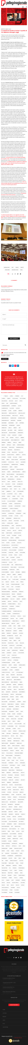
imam (3, 630)
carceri (8, 471)
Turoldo (15, 877)
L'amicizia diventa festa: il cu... (9, 987)
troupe (15, 875)
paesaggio (4, 738)
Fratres (3, 596)
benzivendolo (17, 449)
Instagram (18, 638)
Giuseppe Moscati (5, 618)
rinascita (21, 792)
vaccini (3, 882)
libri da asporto (14, 667)
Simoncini (20, 833)
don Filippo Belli (14, 545)
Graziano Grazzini (5, 623)
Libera (18, 662)
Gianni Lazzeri (5, 606)
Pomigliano (4, 762)
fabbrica (23, 572)
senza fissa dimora (5, 826)
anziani (18, 425)
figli (9, 579)
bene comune (4, 447)
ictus (15, 628)
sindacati (3, 836)
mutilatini (4, 721)
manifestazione (15, 677)
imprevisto (9, 633)
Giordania (12, 606)
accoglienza (15, 398)
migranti (19, 701)
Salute (14, 799)
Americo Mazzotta (12, 413)
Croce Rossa (16, 520)
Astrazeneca (20, 432)
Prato (12, 767)
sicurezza (4, 831)
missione (17, 706)
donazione (11, 552)
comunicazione (17, 503)
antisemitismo (12, 425)
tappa (15, 858)
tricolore (4, 875)
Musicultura (13, 718)
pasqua (23, 745)
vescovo (17, 885)
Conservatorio (5, 508)
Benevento (4, 449)
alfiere (19, 405)
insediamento (4, 638)
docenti (7, 542)
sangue (20, 806)
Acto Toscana (22, 398)
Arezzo (10, 427)
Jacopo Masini (19, 645)
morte (17, 711)
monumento (11, 711)
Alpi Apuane (4, 410)
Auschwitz (14, 435)
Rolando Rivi (18, 794)
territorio (15, 865)
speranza (21, 843)
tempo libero (11, 863)
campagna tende (14, 464)
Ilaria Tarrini (20, 628)
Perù (12, 267)
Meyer (17, 699)
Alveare (14, 410)
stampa (10, 848)
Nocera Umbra (10, 726)
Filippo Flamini (15, 579)
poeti (17, 760)
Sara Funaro (4, 814)
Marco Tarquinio (14, 682)
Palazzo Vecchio (17, 738)
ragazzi (3, 782)
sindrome (3, 838)
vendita (3, 885)
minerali (17, 704)
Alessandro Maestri (5, 405)
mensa (22, 696)
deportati (23, 528)
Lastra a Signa (15, 650)
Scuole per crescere (13, 821)
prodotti (22, 772)
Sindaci (15, 836)
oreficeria (8, 733)
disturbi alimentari (12, 540)
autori (3, 437)
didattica (20, 530)
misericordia (4, 706)
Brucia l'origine (14, 459)
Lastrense (21, 650)
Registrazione (14, 1004)
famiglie (9, 574)
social (21, 838)
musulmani (20, 718)
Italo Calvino (4, 645)
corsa (24, 513)
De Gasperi (12, 528)
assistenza (20, 430)
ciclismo (3, 493)
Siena (9, 831)
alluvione (12, 408)
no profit (3, 726)
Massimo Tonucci (5, 299)
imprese (3, 633)
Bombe (20, 457)
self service (21, 821)
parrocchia (19, 743)
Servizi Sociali (17, 826)
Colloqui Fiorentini (11, 501)
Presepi (3, 772)
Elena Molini (4, 562)
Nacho (9, 721)
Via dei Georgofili (5, 887)
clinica (21, 498)
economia (12, 557)
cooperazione (11, 513)
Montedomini (4, 711)
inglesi (16, 635)
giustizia (12, 618)
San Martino (10, 804)
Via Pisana (13, 887)
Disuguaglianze (21, 540)
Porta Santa (22, 762)
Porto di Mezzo (5, 765)
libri (8, 667)
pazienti (16, 748)
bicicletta (21, 452)
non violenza (22, 726)
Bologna (15, 457)
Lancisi (8, 650)
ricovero (9, 792)
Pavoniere (10, 748)
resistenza (4, 789)
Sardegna (17, 814)
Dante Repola (18, 525)
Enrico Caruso (13, 567)
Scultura (9, 819)
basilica (15, 442)
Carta (3, 476)
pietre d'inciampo (9, 755)
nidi (24, 723)
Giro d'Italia (13, 616)
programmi (10, 777)
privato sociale (16, 772)
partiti (9, 745)
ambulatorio (4, 413)
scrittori (14, 816)
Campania (22, 464)
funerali (14, 596)
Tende (17, 863)
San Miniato (17, 804)
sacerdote (4, 799)
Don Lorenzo (4, 550)
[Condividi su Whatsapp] (12, 274)
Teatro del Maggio (13, 860)
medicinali (9, 689)
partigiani (4, 745)
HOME (4, 1009)
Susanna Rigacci (18, 855)
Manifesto (22, 677)
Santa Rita (10, 811)
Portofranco (12, 765)
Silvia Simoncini (5, 833)
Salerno (9, 799)
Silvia (23, 831)
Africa (3, 403)
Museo (3, 718)
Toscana (20, 870)
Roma (24, 794)
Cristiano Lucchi (16, 518)
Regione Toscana (18, 784)
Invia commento (14, 338)
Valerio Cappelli (15, 882)
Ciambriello (8, 491)
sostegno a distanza (6, 843)
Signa (13, 831)
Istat (19, 640)
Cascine (16, 476)
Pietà (3, 755)
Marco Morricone (5, 682)
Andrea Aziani (7, 267)
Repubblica (21, 787)
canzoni (3, 471)
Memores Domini (5, 696)
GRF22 (18, 623)
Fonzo (7, 586)
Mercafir (3, 699)
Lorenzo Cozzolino (6, 672)
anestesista (13, 420)
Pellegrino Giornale (6, 286)
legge (8, 655)
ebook (3, 557)
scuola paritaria (21, 819)
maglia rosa (19, 674)
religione (9, 787)
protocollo (16, 777)
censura (3, 486)
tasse (24, 858)
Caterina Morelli (11, 479)
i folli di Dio (9, 628)
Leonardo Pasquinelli (16, 657)
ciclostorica (9, 493)
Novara (14, 728)
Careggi (23, 471)
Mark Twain (9, 684)
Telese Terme (4, 863)
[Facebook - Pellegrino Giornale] (10, 366)
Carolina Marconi (20, 474)
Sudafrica (7, 853)
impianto (15, 630)
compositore (4, 503)
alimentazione (5, 408)
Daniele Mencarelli (6, 525)
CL (9, 498)
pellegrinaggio (5, 750)
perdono (12, 750)
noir (16, 726)
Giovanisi (9, 613)
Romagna (4, 797)
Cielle (16, 493)
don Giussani (15, 547)
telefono (21, 860)
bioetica (23, 454)
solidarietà (4, 841)
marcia (3, 679)
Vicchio (18, 887)
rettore (9, 789)
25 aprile (3, 398)
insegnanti (11, 638)
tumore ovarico (21, 875)
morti (22, 711)
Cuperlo (3, 523)
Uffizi (3, 880)
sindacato (9, 836)
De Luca (17, 528)
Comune (10, 503)
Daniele (16, 523)
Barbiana (3, 442)
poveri (18, 765)
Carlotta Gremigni (10, 474)
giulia (24, 616)
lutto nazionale (19, 672)
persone (17, 750)
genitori (9, 601)
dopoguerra (22, 552)
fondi (23, 584)
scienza (3, 816)
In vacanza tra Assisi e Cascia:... (9, 978)
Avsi (7, 437)
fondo (3, 586)
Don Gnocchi (22, 547)
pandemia (9, 740)
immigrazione (8, 630)
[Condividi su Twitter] (18, 274)
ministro (22, 704)
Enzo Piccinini (21, 567)
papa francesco (16, 740)
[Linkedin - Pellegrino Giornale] (20, 957)
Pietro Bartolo (18, 755)
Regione (11, 784)
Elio (15, 562)
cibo (14, 491)
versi (8, 885)
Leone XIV (3, 660)
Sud (2, 853)
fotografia (17, 586)
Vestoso (22, 885)
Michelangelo (12, 701)
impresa (20, 630)
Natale (18, 721)
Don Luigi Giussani (12, 550)
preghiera (17, 767)
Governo (21, 618)
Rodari (12, 794)
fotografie (4, 589)
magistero (13, 674)
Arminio (15, 427)
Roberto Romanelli (5, 794)
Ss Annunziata (4, 848)
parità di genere (5, 743)
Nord (3, 728)
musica (7, 718)
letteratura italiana (6, 662)
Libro (20, 667)
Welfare (10, 892)
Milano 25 (4, 704)
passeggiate (4, 748)
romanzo (15, 797)
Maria (21, 682)
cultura (22, 520)
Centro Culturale (17, 486)
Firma (3, 584)
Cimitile (8, 496)
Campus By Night (5, 469)
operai (3, 733)
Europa (12, 572)
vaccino (8, 882)
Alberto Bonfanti (13, 403)
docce (3, 542)
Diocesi (19, 535)
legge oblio (14, 655)
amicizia (21, 415)
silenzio (18, 831)
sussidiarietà (4, 858)
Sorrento (15, 841)
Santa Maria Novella (17, 809)
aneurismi (19, 420)
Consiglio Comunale (14, 508)
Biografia (4, 457)
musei (22, 716)
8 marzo (8, 398)
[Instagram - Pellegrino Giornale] (15, 366)
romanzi (9, 797)
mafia (7, 674)
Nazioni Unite (4, 723)
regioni (3, 787)
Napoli (14, 721)
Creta (3, 518)
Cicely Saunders (20, 491)
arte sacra (4, 430)
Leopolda (9, 660)
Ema (12, 564)
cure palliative (10, 523)
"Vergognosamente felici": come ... (9, 982)
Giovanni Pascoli (5, 616)
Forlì (12, 586)
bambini (22, 437)
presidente (9, 772)
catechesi (22, 476)
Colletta (3, 501)
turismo (10, 877)
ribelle (22, 789)
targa (19, 858)
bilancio (3, 454)
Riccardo (3, 792)
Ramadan (9, 782)
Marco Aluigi (9, 679)
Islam (10, 640)
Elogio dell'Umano (5, 564)
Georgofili (15, 601)
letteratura (15, 660)
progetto (3, 777)
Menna (17, 696)
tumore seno (4, 877)
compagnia (19, 501)
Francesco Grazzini (6, 594)
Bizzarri (9, 457)
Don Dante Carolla (5, 545)
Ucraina (21, 877)
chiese (3, 491)
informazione (10, 635)
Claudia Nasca (15, 498)
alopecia (18, 408)
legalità (3, 655)
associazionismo (12, 432)
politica (21, 760)
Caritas (3, 474)
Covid (21, 515)
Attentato (4, 435)
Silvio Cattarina (13, 833)
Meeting (12, 694)
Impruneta (15, 633)
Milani (24, 701)
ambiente (20, 410)
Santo (21, 811)
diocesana (14, 535)
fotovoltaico (11, 589)
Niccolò (11, 723)
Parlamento (12, 743)
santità (22, 267)
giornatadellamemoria (6, 611)
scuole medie (4, 821)
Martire (14, 684)
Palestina (3, 740)
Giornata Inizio (12, 608)
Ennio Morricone (5, 567)
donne (16, 552)
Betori (8, 452)
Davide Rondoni (5, 528)
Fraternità (19, 594)
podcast (3, 760)
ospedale (22, 733)
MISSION (4, 1016)
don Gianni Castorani (6, 547)
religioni (14, 787)
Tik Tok (11, 870)
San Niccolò (4, 806)
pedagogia (22, 748)
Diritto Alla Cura (5, 537)
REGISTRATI (4, 358)
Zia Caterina (17, 892)
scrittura (3, 819)
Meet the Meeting (5, 694)
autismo (20, 435)
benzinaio (10, 449)
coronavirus (18, 513)
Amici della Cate (21, 413)
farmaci (14, 574)
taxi (2, 860)
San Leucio (4, 804)
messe (13, 699)
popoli (16, 762)
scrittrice (20, 816)
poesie (13, 760)
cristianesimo (8, 518)
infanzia (3, 635)
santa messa (4, 811)
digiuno (3, 535)
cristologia (4, 520)
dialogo (14, 530)
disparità (17, 537)
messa (8, 699)
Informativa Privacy (18, 1037)
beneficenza (11, 447)
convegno (4, 513)
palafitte (9, 738)
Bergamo (3, 452)
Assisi (15, 430)
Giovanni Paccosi (16, 613)
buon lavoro (22, 459)
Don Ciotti (19, 542)
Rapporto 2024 (4, 784)
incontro (21, 633)
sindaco (20, 836)
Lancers (3, 650)
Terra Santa (8, 865)
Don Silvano (4, 552)
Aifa (7, 403)
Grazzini (13, 623)
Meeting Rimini (19, 694)
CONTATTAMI (5, 1027)
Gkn (17, 618)
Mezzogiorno (4, 701)
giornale (18, 606)
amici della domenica (6, 415)
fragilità (18, 589)
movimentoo (10, 716)
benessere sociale (19, 447)
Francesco (21, 591)
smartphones (15, 838)
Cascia (11, 476)
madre (3, 674)
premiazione (4, 770)
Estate (18, 569)
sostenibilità (14, 843)
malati (3, 677)
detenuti (3, 530)
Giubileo (19, 616)
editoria (18, 557)
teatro (6, 860)
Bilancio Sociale (10, 454)
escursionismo (4, 569)
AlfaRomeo (14, 405)
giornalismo (4, 608)
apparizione (4, 427)
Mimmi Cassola (10, 704)
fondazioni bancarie (15, 584)
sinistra (9, 838)
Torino (15, 870)
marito (3, 684)
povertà (23, 765)
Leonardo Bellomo (5, 657)
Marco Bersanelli (17, 679)
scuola (14, 819)
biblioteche (14, 452)
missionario (11, 706)
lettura (13, 662)
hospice (3, 628)
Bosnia (3, 459)
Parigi (23, 740)
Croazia (10, 520)
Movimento (4, 716)
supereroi (4, 855)
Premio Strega (11, 770)
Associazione (4, 432)
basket (20, 442)
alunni (9, 410)
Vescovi (12, 885)
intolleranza (4, 640)
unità (12, 880)
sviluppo (10, 858)
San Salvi (10, 806)
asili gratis (10, 430)
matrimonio (20, 684)
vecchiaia (23, 882)
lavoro (14, 652)
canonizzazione (19, 469)
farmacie (20, 574)
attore (9, 435)
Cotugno (16, 515)
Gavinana (4, 601)
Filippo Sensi (22, 579)
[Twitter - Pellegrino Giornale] (13, 366)
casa (7, 476)
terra (3, 865)
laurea (3, 652)
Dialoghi (9, 530)
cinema (13, 496)
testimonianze (4, 870)
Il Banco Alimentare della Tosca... (9, 991)
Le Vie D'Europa (21, 652)
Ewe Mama (18, 572)
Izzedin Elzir (11, 645)
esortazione (12, 569)
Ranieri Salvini (15, 782)
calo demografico (5, 464)
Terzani (20, 865)
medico (15, 689)
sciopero (8, 816)
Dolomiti (13, 542)
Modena (22, 706)
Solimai (9, 841)
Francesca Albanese (6, 591)
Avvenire (11, 437)
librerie (3, 667)
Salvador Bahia (21, 799)
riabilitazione (16, 789)
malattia (8, 677)
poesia (8, 760)
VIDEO (4, 1020)
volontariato (4, 892)
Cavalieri (14, 481)
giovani (3, 613)
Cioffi (18, 496)
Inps (20, 635)
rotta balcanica (22, 797)
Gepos (21, 601)
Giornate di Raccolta (17, 611)
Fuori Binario (20, 596)
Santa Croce (8, 809)
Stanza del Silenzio (18, 848)
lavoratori (9, 652)
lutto (13, 672)
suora (21, 853)
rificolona (15, 792)
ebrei (7, 557)
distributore (4, 540)
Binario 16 (18, 454)
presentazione (19, 770)
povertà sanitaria (5, 767)
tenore (21, 863)
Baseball (9, 442)
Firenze (17, 267)
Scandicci (23, 814)
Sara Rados (11, 814)
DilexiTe (8, 535)
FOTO (4, 1023)
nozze (19, 728)
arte (20, 427)
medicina (3, 689)
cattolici (3, 481)
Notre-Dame (8, 728)
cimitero (3, 496)
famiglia (3, 574)
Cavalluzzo (20, 481)
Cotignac (10, 515)
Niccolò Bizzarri (18, 723)
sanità (3, 809)
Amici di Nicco (15, 415)
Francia (13, 594)
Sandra (15, 806)
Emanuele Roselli (18, 564)
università (18, 880)
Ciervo (20, 493)
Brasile (8, 459)
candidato (12, 469)
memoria (12, 696)
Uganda (7, 880)
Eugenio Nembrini (5, 572)
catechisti (4, 479)
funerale (8, 596)
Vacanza (23, 880)
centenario (9, 486)
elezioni (10, 562)
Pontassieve (11, 762)
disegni (12, 537)
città (23, 496)
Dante (13, 525)
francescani (14, 591)
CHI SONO (5, 1013)
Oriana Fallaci (16, 733)
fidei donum (4, 579)
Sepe (12, 826)
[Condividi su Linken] (20, 274)
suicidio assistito (14, 853)
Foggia (7, 584)
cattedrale (19, 479)
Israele (15, 640)
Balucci (17, 437)
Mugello (17, 716)
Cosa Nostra (4, 515)
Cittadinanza (4, 498)
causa (8, 481)
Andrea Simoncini (5, 420)
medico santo (21, 689)
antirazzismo (4, 425)
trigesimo (10, 875)
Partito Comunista (15, 745)
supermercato (10, 855)
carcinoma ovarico (16, 471)
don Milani (20, 550)
